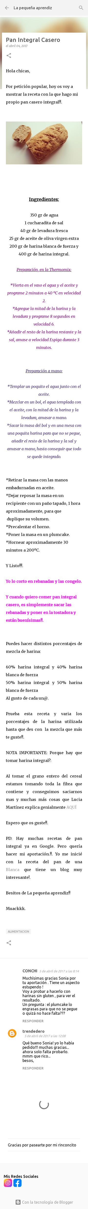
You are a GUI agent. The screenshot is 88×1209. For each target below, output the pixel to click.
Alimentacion (18, 931)
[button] (9, 56)
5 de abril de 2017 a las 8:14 (59, 971)
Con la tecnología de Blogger (47, 1202)
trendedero (33, 1031)
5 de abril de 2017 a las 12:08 (45, 1036)
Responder (33, 1021)
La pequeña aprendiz (33, 8)
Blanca (12, 869)
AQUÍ (71, 807)
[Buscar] (81, 8)
